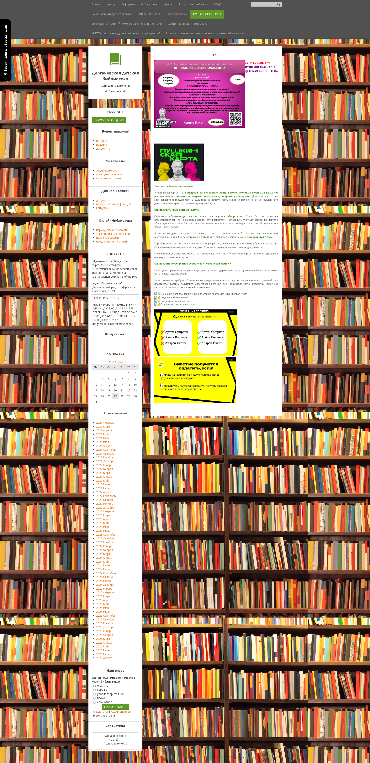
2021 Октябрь (105, 453)
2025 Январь (104, 588)
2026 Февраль (105, 635)
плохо (101, 698)
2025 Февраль (105, 592)
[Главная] (115, 64)
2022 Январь (104, 465)
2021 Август (104, 446)
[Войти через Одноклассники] (125, 342)
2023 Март (103, 515)
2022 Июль (103, 488)
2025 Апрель (104, 600)
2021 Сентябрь (106, 449)
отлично (102, 685)
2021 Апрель (104, 430)
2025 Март (103, 596)
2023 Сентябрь (106, 534)
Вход (279, 42)
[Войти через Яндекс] (119, 342)
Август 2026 (115, 361)
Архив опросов (121, 711)
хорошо (102, 690)
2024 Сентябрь (106, 573)
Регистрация (265, 42)
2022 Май (102, 480)
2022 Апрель (104, 476)
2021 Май (102, 434)
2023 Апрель (104, 519)
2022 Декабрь (105, 507)
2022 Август (104, 492)
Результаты (100, 711)
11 (102, 384)
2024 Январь (104, 546)
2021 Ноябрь (104, 457)
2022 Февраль (105, 469)
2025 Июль (103, 611)
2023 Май (102, 523)
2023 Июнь (103, 527)
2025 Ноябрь (104, 623)
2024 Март (103, 554)
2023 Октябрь (105, 538)
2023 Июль (103, 530)
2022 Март (103, 473)
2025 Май (102, 604)
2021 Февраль (105, 422)
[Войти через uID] (105, 342)
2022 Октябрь (105, 500)
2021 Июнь (103, 438)
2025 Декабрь (105, 627)
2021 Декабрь (105, 461)
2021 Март (103, 426)
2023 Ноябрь (104, 542)
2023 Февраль (105, 511)
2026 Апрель (104, 642)
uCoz (278, 757)
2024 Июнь (103, 565)
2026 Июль (103, 654)
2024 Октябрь (105, 577)
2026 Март (103, 638)
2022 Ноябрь (104, 503)
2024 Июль (103, 569)
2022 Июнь (103, 484)
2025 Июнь (103, 608)
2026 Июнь (103, 650)
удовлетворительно (110, 694)
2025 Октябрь (105, 619)
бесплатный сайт (261, 757)
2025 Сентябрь (106, 615)
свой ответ (104, 702)
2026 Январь (104, 631)
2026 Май (102, 646)
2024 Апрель (104, 557)
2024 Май (102, 561)
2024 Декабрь (105, 584)
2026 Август (104, 658)
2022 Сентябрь (106, 496)
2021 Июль (103, 442)
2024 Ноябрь (104, 581)
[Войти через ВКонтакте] (112, 342)
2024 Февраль (105, 550)
